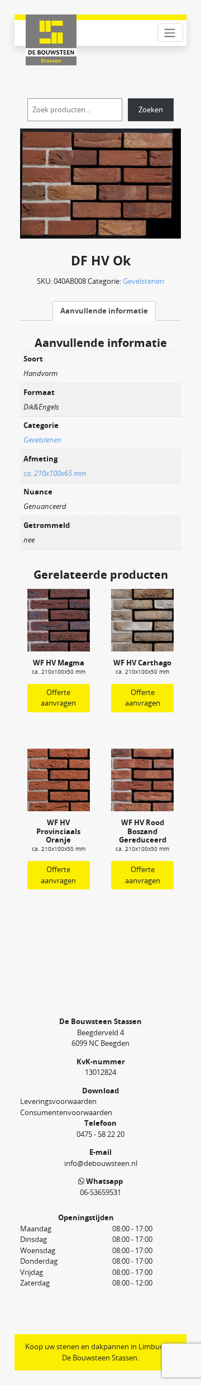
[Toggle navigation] (170, 32)
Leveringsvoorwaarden (58, 1101)
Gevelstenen (143, 281)
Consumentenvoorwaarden (66, 1112)
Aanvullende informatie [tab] (104, 311)
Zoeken (150, 109)
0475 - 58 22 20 (100, 1134)
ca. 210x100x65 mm (54, 473)
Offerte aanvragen (58, 697)
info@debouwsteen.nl (100, 1163)
